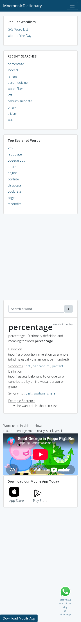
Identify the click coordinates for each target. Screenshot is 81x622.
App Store (16, 500)
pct (27, 366)
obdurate (14, 191)
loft (10, 95)
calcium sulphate (20, 101)
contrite (13, 179)
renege (13, 76)
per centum (41, 366)
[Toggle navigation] (72, 6)
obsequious (16, 160)
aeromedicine (18, 82)
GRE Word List (18, 29)
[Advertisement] (40, 259)
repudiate (15, 154)
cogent (13, 198)
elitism (12, 113)
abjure (12, 173)
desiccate (15, 185)
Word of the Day (19, 35)
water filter (15, 88)
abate (12, 167)
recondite (15, 204)
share (51, 393)
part (28, 393)
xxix (10, 148)
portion (39, 393)
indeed (13, 70)
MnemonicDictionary (22, 5)
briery (12, 107)
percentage (16, 64)
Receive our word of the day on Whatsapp (65, 598)
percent (57, 366)
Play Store (40, 500)
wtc (10, 119)
